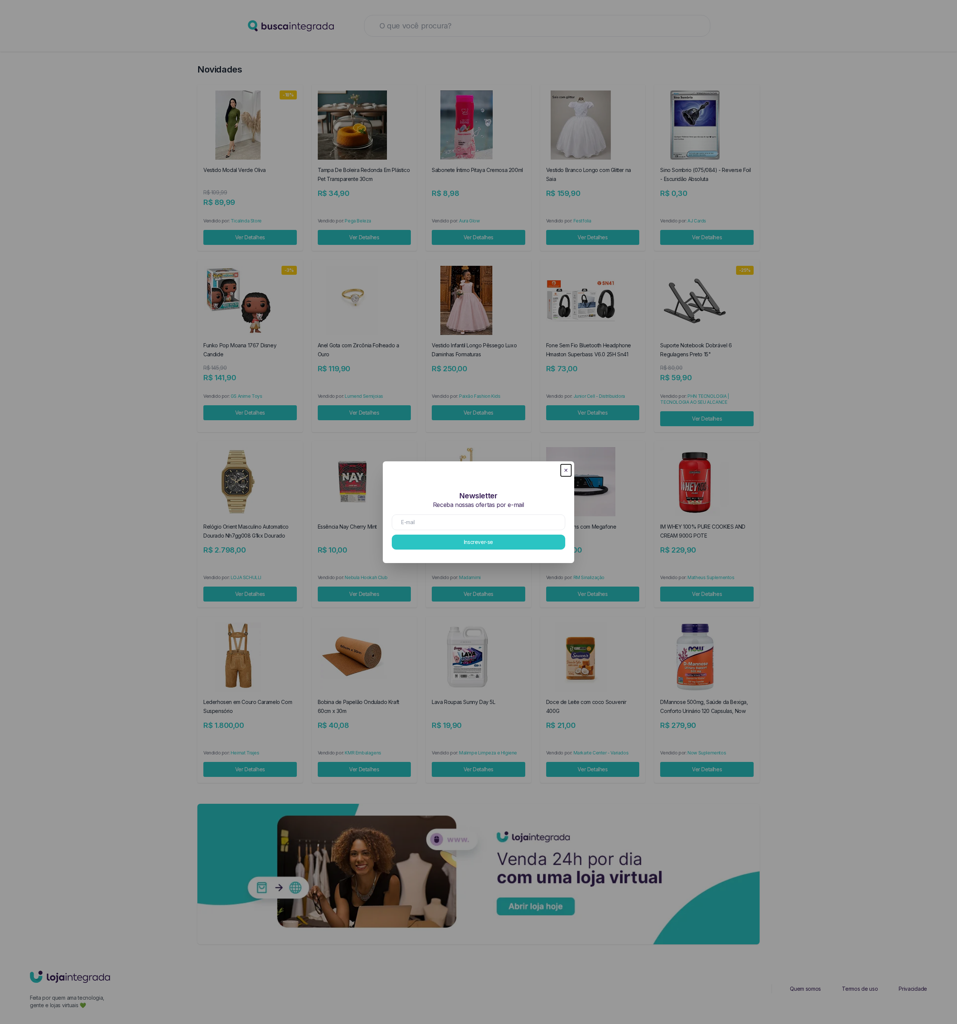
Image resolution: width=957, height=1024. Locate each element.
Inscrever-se (478, 542)
